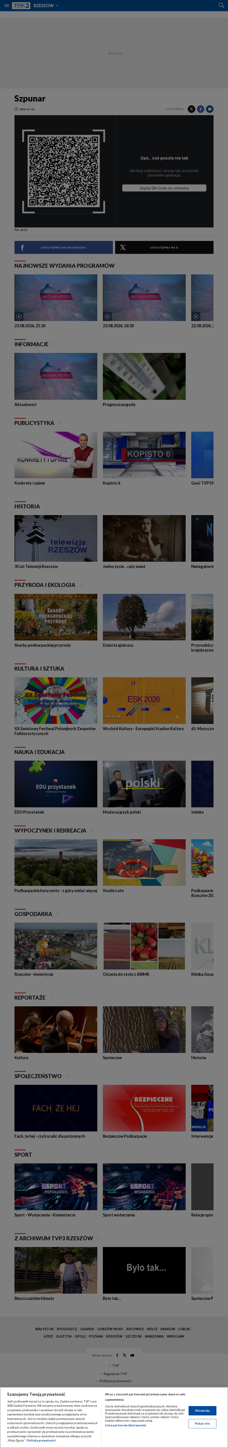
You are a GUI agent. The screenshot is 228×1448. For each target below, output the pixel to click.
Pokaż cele (202, 1423)
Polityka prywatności (41, 1440)
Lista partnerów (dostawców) (125, 1425)
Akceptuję (202, 1410)
